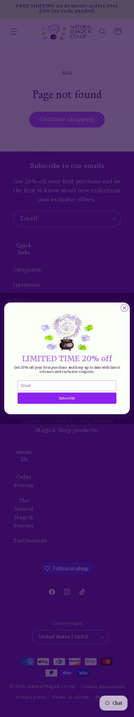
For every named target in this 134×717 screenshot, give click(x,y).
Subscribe (67, 398)
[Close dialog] (124, 308)
